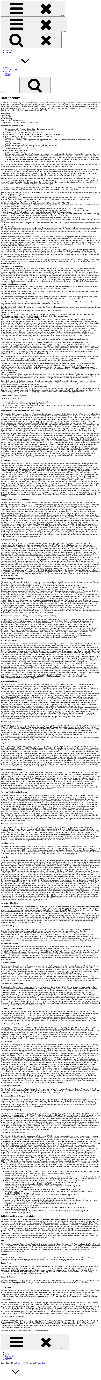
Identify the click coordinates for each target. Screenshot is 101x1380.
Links (6, 1352)
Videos (7, 71)
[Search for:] (10, 92)
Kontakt (7, 75)
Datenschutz (9, 1356)
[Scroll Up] (15, 1378)
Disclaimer (8, 1354)
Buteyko (7, 67)
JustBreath (8, 50)
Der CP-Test (13, 69)
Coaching (8, 52)
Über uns (8, 73)
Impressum (8, 1358)
